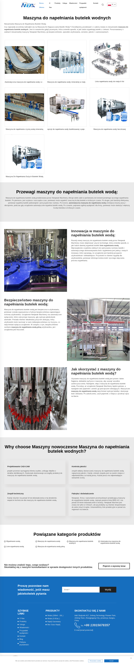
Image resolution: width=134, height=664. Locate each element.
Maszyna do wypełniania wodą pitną (51, 546)
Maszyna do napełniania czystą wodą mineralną (24, 129)
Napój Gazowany (54, 622)
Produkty (57, 3)
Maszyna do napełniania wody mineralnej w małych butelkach (71, 82)
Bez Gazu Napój (53, 625)
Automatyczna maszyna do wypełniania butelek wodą (110, 542)
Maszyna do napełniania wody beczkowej (109, 129)
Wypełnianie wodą (13, 541)
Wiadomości (73, 3)
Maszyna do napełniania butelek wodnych (81, 542)
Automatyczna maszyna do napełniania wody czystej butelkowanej (31, 82)
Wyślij (108, 589)
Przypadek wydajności (83, 3)
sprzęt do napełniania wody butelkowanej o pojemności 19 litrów (72, 129)
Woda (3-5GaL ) (53, 619)
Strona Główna (41, 3)
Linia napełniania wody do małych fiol (109, 81)
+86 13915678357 (97, 625)
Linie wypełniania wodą (15, 546)
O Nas (50, 3)
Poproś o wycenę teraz (114, 566)
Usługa (64, 3)
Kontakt (95, 3)
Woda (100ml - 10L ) (55, 615)
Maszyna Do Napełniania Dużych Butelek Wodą (24, 177)
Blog (21, 639)
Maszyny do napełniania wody (49, 541)
